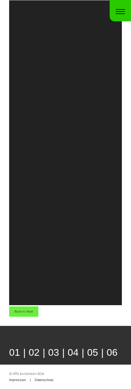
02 (34, 352)
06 (112, 352)
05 (92, 352)
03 (53, 352)
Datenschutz (44, 380)
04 (73, 352)
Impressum (17, 380)
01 (14, 352)
